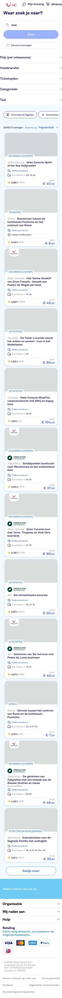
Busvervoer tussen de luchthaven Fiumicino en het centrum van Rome (26, 222)
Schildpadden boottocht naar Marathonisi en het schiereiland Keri (30, 467)
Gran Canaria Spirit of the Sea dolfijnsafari (29, 164)
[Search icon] (15, 5)
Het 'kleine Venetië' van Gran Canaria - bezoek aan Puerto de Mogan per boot (29, 282)
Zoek (31, 34)
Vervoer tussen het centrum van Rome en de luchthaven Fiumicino (30, 714)
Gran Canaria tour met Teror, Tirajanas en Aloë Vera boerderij (28, 532)
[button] (20, 114)
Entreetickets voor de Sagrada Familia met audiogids (29, 839)
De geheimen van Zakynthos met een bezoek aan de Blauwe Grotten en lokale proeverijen (29, 781)
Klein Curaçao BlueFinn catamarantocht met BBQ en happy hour (30, 401)
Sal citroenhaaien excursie (27, 595)
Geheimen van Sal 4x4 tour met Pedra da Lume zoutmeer (30, 656)
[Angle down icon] (46, 57)
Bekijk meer (31, 871)
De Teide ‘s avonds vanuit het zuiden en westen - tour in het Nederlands (30, 341)
